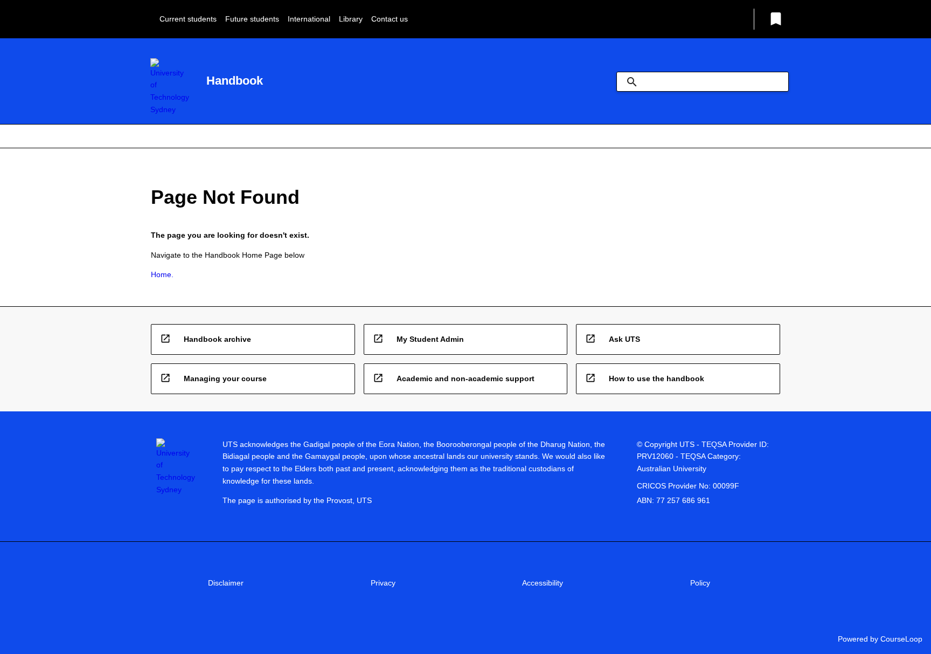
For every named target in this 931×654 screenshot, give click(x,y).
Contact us (389, 19)
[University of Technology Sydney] (169, 87)
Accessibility (542, 583)
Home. (162, 274)
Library (351, 19)
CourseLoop (901, 639)
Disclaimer (226, 583)
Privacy (383, 583)
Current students (188, 19)
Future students (252, 19)
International (309, 19)
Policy (700, 583)
